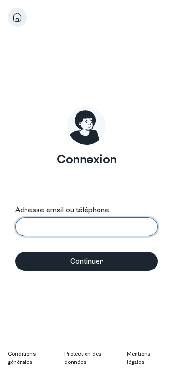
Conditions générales (22, 358)
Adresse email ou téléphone (62, 210)
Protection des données (82, 358)
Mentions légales (138, 358)
